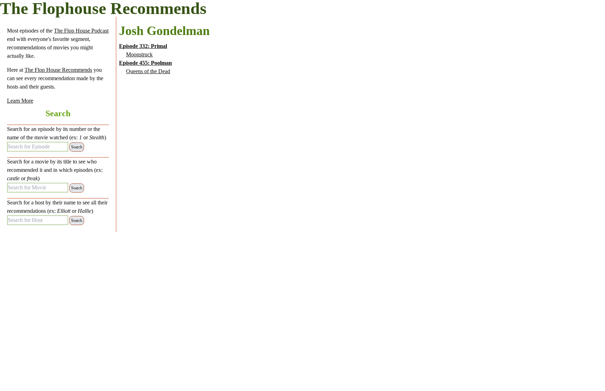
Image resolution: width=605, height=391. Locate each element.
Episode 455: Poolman (145, 63)
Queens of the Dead (148, 71)
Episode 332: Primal (143, 46)
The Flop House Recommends (58, 70)
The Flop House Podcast (81, 31)
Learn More (20, 101)
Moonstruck (139, 54)
